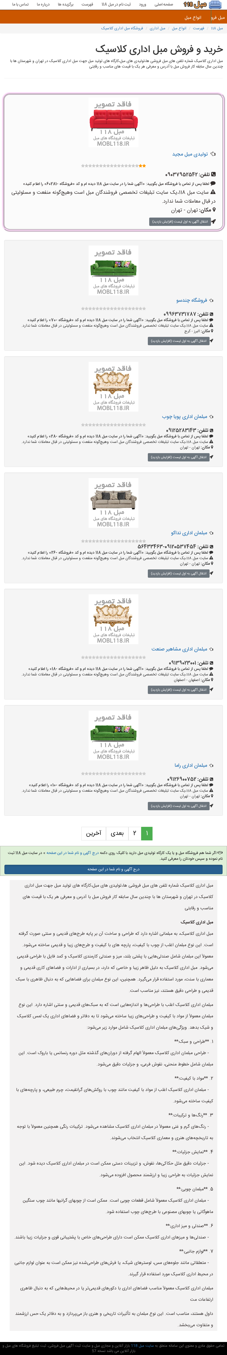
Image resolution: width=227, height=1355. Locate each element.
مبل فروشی (219, 18)
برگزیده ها (65, 4)
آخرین (93, 833)
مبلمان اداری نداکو (189, 533)
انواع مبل (193, 18)
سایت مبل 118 (142, 1346)
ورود (142, 4)
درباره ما (43, 4)
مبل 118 (217, 28)
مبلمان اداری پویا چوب (184, 417)
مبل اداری (157, 28)
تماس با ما (20, 4)
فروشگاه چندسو (191, 300)
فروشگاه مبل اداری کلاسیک (122, 28)
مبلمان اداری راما (191, 766)
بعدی (117, 833)
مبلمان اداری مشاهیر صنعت (179, 649)
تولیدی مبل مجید (190, 154)
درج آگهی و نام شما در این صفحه (73, 853)
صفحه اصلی (163, 4)
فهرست (87, 4)
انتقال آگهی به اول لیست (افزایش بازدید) (180, 221)
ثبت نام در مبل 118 (116, 4)
